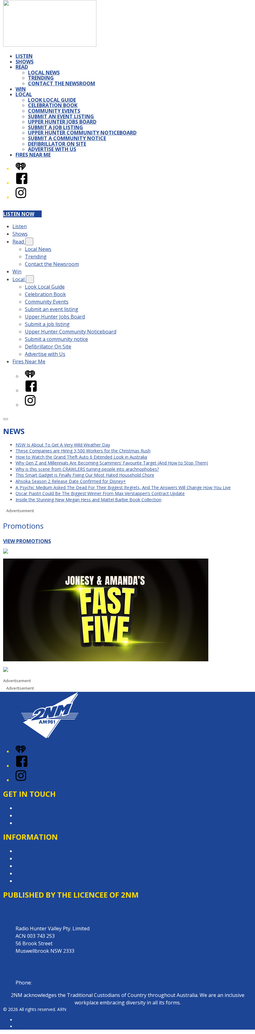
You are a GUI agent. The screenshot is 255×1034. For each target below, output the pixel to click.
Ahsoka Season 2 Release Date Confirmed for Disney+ (71, 481)
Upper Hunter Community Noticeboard (82, 132)
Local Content (32, 880)
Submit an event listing (61, 116)
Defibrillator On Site (57, 143)
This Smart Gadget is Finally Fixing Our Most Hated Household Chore (85, 475)
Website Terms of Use (41, 873)
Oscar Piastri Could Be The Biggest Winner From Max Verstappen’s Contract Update (100, 493)
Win (21, 89)
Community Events (54, 110)
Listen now (18, 213)
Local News (44, 72)
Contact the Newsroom (61, 83)
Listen (24, 56)
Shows (25, 61)
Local (24, 94)
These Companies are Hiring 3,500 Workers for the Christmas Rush (83, 451)
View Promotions (27, 541)
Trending (41, 77)
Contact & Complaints (41, 808)
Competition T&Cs (37, 858)
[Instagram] (21, 197)
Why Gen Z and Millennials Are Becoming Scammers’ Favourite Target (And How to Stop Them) (112, 463)
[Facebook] (22, 182)
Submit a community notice (67, 138)
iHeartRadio (27, 1026)
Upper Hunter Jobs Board (62, 121)
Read (22, 67)
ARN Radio (26, 1020)
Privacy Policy (31, 851)
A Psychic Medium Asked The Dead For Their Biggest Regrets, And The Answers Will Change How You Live (123, 487)
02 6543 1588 (48, 982)
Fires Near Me (33, 154)
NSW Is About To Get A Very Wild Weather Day (63, 445)
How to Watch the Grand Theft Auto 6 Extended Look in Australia (81, 457)
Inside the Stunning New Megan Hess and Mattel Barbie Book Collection (88, 500)
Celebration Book (52, 105)
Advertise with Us (52, 149)
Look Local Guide (52, 100)
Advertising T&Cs (36, 865)
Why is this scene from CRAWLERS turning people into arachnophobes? (87, 469)
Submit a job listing (55, 127)
